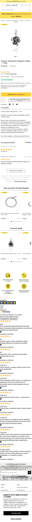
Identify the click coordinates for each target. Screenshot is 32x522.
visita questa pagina (20, 181)
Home (3, 20)
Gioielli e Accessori (12, 20)
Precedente (4, 319)
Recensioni (14, 74)
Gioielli (21, 20)
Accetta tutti (16, 513)
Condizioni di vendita (22, 487)
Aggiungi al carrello (16, 94)
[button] (15, 56)
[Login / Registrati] (22, 5)
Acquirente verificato (8, 156)
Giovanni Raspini (19, 76)
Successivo (13, 319)
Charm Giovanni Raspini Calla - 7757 (11, 253)
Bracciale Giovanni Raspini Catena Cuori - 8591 (10, 214)
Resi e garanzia (21, 490)
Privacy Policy (10, 476)
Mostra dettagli (16, 519)
